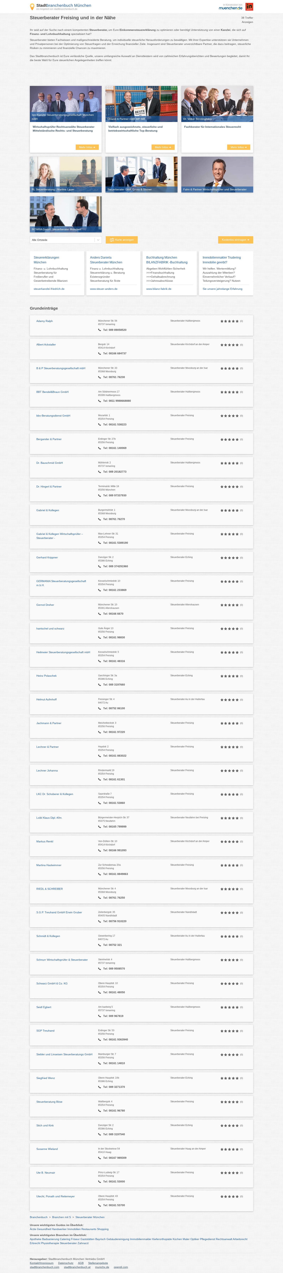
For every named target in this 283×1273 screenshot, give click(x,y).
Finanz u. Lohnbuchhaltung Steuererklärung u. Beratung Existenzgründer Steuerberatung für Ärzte (107, 274)
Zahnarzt (83, 1243)
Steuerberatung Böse (49, 1101)
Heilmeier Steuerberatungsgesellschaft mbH (63, 652)
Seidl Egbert (43, 1007)
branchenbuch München (63, 5)
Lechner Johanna (47, 770)
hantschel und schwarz (50, 628)
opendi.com (121, 1267)
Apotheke (35, 1239)
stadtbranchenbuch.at (77, 1267)
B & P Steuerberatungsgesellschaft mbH (60, 368)
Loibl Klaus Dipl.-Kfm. (49, 817)
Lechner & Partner (47, 746)
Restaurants (88, 1229)
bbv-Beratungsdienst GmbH (53, 415)
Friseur (75, 1239)
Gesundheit (44, 1229)
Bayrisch (100, 1239)
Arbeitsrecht (240, 1239)
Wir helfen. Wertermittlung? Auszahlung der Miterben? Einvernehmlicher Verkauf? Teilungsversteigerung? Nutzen (221, 274)
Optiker (194, 1239)
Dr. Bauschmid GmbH (49, 462)
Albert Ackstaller (46, 344)
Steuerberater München (90, 1217)
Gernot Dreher (45, 604)
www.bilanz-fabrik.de (158, 288)
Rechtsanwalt (224, 1239)
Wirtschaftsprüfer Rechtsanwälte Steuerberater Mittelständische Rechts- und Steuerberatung (63, 128)
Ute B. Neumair (45, 1172)
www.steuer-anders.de (103, 288)
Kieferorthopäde (162, 1239)
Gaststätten (87, 1239)
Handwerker (59, 1229)
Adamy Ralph (44, 321)
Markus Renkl (44, 841)
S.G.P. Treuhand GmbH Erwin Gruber (59, 912)
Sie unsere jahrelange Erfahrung (222, 288)
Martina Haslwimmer (48, 865)
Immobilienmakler (141, 1239)
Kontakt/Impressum (42, 1263)
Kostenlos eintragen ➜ (235, 239)
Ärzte (33, 1229)
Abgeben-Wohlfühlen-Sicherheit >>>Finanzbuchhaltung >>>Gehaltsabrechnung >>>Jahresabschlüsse (165, 274)
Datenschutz (65, 1263)
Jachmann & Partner (48, 723)
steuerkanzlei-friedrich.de (49, 288)
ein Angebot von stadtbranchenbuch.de (56, 9)
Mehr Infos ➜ (87, 147)
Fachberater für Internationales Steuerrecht (212, 126)
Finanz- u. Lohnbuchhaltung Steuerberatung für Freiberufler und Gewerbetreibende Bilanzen (51, 274)
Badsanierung (50, 1239)
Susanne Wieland (47, 1148)
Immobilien (74, 1229)
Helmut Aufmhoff (46, 699)
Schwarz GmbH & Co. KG (52, 983)
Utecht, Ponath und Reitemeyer (55, 1196)
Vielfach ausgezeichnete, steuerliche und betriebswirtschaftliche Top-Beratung (135, 128)
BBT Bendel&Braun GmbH (52, 391)
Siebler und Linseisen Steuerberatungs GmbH (64, 1054)
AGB (81, 1263)
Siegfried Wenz (45, 1078)
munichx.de (102, 1267)
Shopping (103, 1229)
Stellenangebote (98, 1263)
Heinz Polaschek (46, 675)
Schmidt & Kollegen (48, 936)
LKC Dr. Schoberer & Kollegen (54, 794)
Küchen (177, 1239)
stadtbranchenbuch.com (44, 1267)
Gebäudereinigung (117, 1239)
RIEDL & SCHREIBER (49, 888)
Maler (186, 1239)
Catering (65, 1239)
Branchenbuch (39, 1217)
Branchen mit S (61, 1217)
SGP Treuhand (45, 1030)
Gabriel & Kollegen (47, 510)
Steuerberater (68, 1243)
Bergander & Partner (49, 439)
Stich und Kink (45, 1125)
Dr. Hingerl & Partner (49, 486)
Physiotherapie (50, 1243)
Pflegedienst (207, 1239)
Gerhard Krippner (47, 557)
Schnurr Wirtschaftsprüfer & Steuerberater (62, 959)
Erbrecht (35, 1243)
